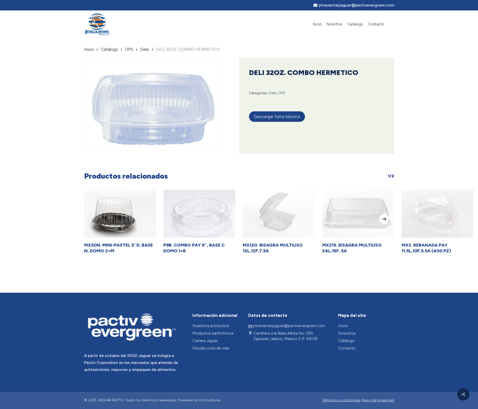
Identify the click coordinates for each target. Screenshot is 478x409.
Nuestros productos (210, 325)
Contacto (347, 348)
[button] (468, 2)
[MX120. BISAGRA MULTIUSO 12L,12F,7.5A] (279, 214)
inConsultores (209, 400)
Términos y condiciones (341, 400)
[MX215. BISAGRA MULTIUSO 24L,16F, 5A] (358, 214)
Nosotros (347, 333)
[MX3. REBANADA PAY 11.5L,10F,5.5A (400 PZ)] (438, 214)
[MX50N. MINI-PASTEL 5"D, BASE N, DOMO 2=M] (120, 214)
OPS (129, 49)
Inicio (89, 49)
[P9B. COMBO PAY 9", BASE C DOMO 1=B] (199, 214)
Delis (144, 49)
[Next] (384, 219)
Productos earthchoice (213, 333)
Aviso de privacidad (378, 400)
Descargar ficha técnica (277, 116)
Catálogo (109, 49)
